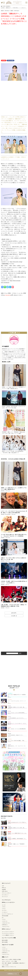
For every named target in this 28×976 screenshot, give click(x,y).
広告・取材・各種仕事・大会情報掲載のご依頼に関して (13, 963)
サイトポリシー (5, 894)
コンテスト (4, 910)
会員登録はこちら (12, 973)
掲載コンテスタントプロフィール (9, 966)
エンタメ (4, 905)
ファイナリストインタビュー (8, 933)
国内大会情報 (5, 940)
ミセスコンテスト (5, 926)
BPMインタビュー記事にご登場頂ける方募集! (11, 959)
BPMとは (4, 887)
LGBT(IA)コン (5, 924)
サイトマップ (5, 896)
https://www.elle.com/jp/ (16, 262)
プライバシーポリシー (6, 893)
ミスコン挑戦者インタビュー (8, 935)
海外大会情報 (5, 942)
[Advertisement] (14, 42)
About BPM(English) (6, 899)
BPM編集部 (5, 346)
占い (3, 917)
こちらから (7, 295)
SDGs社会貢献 (10, 60)
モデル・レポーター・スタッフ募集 (9, 961)
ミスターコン (5, 921)
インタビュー (5, 912)
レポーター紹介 (5, 964)
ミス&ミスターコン (6, 922)
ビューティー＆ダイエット (7, 913)
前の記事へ (14, 612)
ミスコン (4, 908)
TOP (3, 885)
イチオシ (4, 906)
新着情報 (3, 60)
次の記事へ (13, 615)
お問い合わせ (5, 891)
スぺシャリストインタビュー (8, 931)
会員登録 (4, 889)
